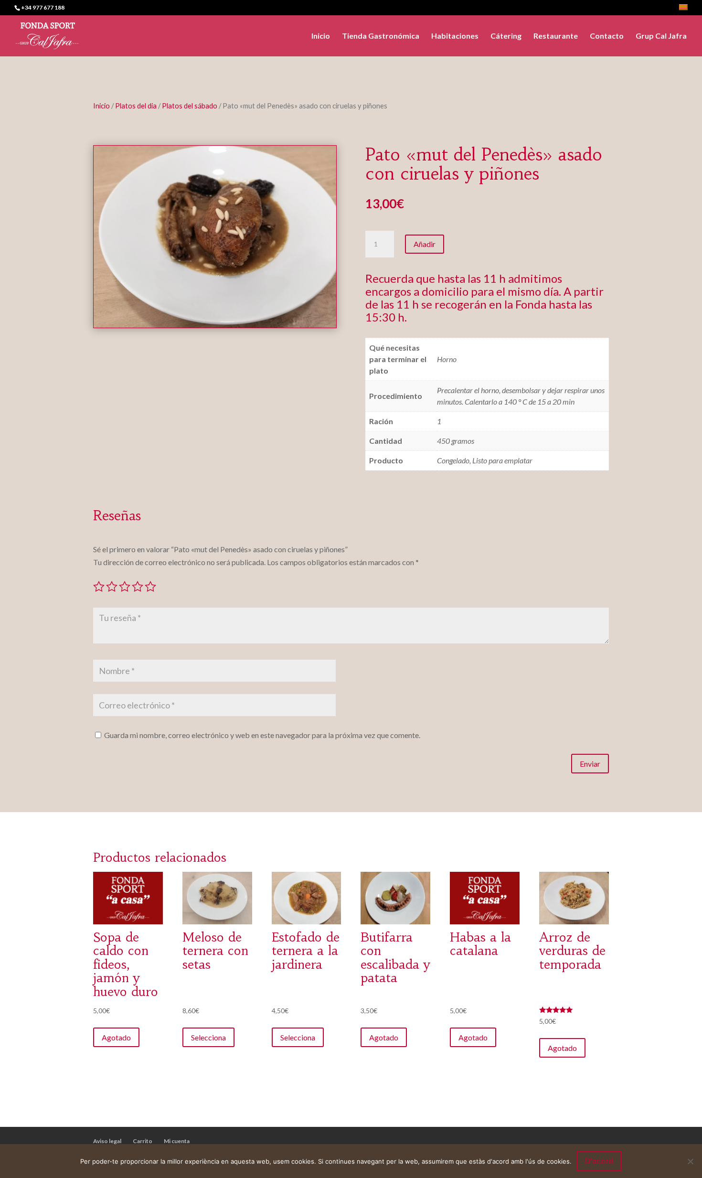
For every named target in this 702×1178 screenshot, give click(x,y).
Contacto (607, 36)
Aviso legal (107, 1141)
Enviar (590, 763)
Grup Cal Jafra (661, 36)
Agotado (116, 1037)
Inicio (320, 36)
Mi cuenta (177, 1141)
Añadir (425, 243)
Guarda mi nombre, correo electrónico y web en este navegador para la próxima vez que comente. (262, 734)
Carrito (142, 1141)
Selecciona (208, 1037)
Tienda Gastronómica (380, 36)
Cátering (505, 36)
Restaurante (555, 36)
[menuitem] (683, 9)
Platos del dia (136, 105)
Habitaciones (455, 36)
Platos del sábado (189, 105)
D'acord (599, 1161)
